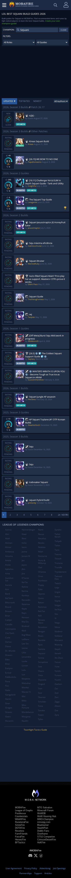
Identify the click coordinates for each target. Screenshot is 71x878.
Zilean (57, 705)
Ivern (24, 547)
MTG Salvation (44, 807)
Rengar (41, 631)
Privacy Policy (30, 868)
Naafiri (25, 720)
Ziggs (57, 701)
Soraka (41, 710)
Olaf (40, 567)
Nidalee (41, 547)
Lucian (25, 665)
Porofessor (20, 813)
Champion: (8, 29)
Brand (8, 606)
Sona (40, 705)
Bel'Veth (9, 598)
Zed (56, 692)
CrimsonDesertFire (46, 839)
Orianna (42, 571)
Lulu (24, 670)
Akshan (8, 542)
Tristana (59, 563)
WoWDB (41, 813)
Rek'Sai (41, 611)
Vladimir (59, 631)
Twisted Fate (58, 577)
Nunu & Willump (42, 562)
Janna (24, 551)
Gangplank (10, 694)
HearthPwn (42, 828)
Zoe (56, 710)
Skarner (42, 697)
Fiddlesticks (10, 677)
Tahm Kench (57, 535)
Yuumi (58, 679)
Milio (24, 700)
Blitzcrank (10, 602)
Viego (57, 622)
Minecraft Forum (45, 810)
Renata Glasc (41, 621)
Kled (24, 630)
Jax (23, 560)
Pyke (40, 589)
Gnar (7, 703)
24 (59, 514)
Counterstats (21, 816)
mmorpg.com (43, 822)
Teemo (58, 554)
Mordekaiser (28, 712)
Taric (57, 549)
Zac (56, 688)
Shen (40, 675)
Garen (8, 698)
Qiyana (41, 593)
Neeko (41, 542)
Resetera (19, 831)
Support (38, 873)
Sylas (40, 719)
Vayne (57, 600)
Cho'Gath (9, 633)
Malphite (26, 678)
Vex (56, 614)
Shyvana (42, 679)
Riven (40, 635)
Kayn (24, 612)
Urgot (57, 592)
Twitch (58, 583)
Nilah (40, 551)
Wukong (58, 644)
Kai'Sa (25, 582)
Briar (7, 615)
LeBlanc (25, 639)
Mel (23, 696)
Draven (8, 655)
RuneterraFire (21, 822)
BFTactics (20, 842)
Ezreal (8, 672)
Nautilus (42, 538)
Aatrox (8, 529)
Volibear (59, 635)
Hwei (24, 534)
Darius (8, 641)
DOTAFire (20, 828)
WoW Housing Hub (46, 816)
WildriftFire (20, 819)
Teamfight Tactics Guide (35, 729)
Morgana (26, 716)
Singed (41, 684)
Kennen (25, 617)
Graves (8, 712)
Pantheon (42, 580)
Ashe (7, 573)
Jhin (23, 569)
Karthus (25, 595)
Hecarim (9, 720)
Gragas (8, 707)
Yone (57, 666)
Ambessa (9, 551)
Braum (8, 611)
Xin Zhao (59, 657)
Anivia (8, 560)
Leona (25, 648)
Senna (41, 657)
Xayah (57, 649)
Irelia (24, 542)
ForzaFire (19, 836)
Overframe (42, 833)
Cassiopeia (10, 628)
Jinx (23, 573)
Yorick (57, 671)
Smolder (42, 701)
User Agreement (14, 868)
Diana (8, 646)
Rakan (41, 602)
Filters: (7, 36)
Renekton (42, 627)
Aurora (8, 585)
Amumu (9, 556)
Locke (24, 661)
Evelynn (9, 668)
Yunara (58, 675)
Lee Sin (25, 643)
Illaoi (24, 538)
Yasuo (57, 662)
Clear (63, 30)
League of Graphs (24, 810)
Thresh (58, 558)
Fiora (7, 681)
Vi (55, 618)
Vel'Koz (58, 609)
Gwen (8, 716)
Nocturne (42, 556)
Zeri (56, 697)
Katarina (26, 604)
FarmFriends (21, 833)
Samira (41, 649)
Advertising (45, 868)
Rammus (42, 606)
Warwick (59, 640)
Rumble (41, 640)
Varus (57, 596)
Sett (40, 666)
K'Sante (25, 578)
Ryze (40, 644)
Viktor (57, 627)
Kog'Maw (26, 634)
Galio (7, 690)
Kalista (25, 586)
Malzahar (26, 683)
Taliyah (58, 541)
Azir (7, 589)
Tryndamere (61, 571)
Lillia (24, 652)
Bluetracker (43, 825)
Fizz (7, 685)
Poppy (41, 585)
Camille (8, 624)
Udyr (57, 587)
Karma (25, 591)
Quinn (41, 598)
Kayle (24, 608)
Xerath (58, 653)
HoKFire (41, 842)
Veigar (58, 605)
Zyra (57, 714)
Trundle (58, 567)
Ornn (40, 576)
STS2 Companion (46, 836)
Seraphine (43, 662)
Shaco (41, 671)
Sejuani (41, 653)
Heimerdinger (28, 529)
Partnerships (25, 873)
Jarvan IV (26, 556)
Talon (57, 545)
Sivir (40, 692)
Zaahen (58, 684)
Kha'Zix (25, 621)
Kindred (25, 626)
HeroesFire (20, 839)
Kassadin (26, 599)
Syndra (58, 529)
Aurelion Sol (9, 579)
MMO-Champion (45, 819)
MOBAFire (20, 807)
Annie (8, 564)
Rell (40, 615)
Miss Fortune (25, 706)
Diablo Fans (43, 831)
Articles (48, 873)
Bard (7, 593)
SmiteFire (20, 825)
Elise (7, 663)
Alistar (8, 547)
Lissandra (26, 656)
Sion (40, 688)
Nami (40, 529)
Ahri (7, 534)
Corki (7, 637)
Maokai (25, 687)
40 (67, 514)
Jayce (24, 564)
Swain (41, 714)
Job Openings (59, 868)
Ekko (7, 659)
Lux (23, 674)
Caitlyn (8, 620)
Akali (7, 538)
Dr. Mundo (10, 650)
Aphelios (9, 569)
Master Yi (26, 691)
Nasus (41, 534)
